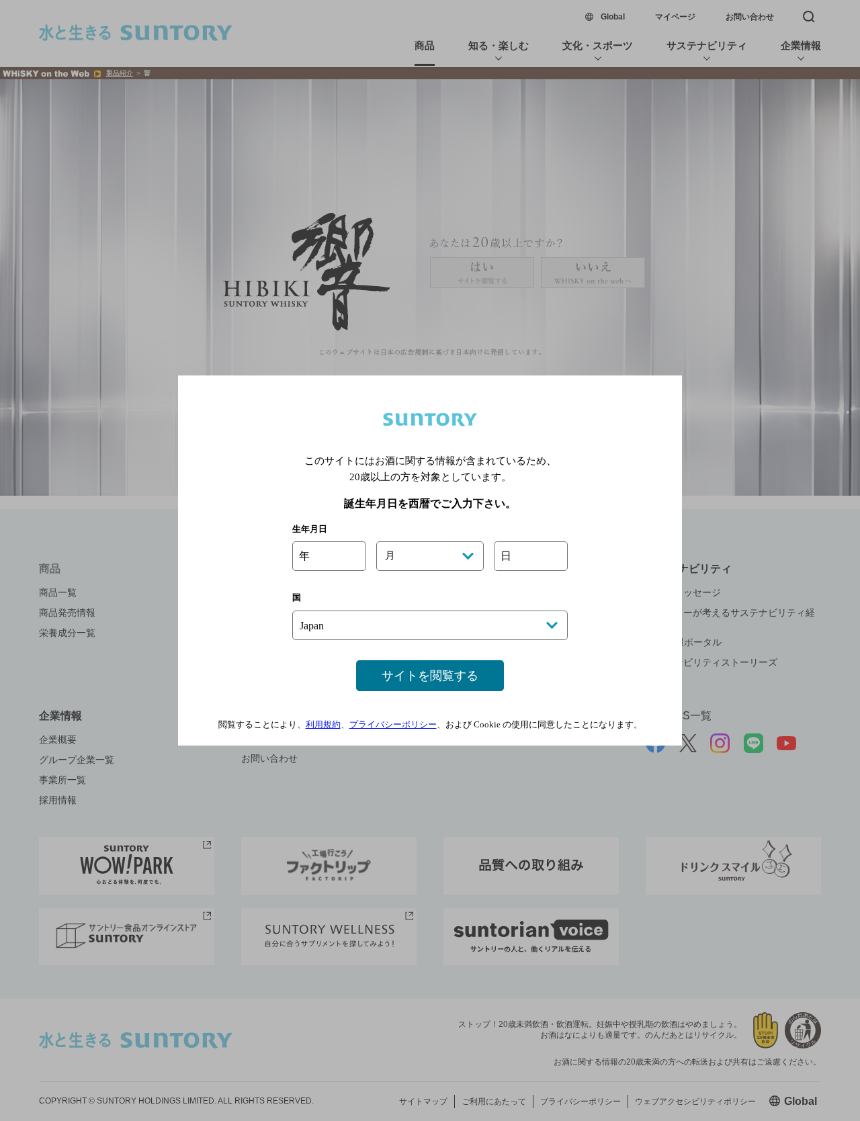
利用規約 (323, 724)
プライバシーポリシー (393, 724)
